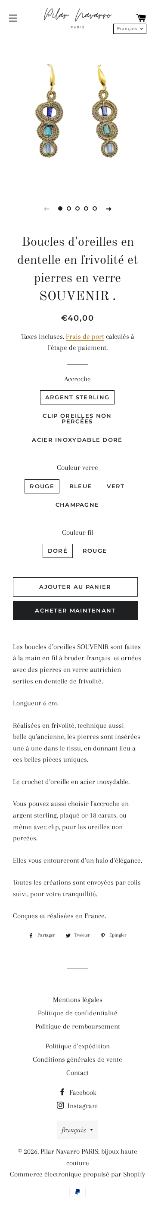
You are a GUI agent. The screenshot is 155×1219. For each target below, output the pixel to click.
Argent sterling (77, 397)
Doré (58, 550)
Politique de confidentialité (78, 1013)
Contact (77, 1073)
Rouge (42, 486)
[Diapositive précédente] (46, 208)
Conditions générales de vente (77, 1059)
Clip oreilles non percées (77, 418)
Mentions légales (77, 999)
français (74, 1130)
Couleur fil (77, 532)
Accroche (77, 379)
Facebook (82, 1092)
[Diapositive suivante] (108, 208)
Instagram (82, 1106)
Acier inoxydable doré (77, 439)
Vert (115, 486)
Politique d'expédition (78, 1046)
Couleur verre (77, 467)
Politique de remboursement (77, 1026)
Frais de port (85, 336)
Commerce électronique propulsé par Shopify (77, 1174)
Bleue (80, 486)
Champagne (77, 504)
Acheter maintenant (75, 610)
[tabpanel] (77, 111)
